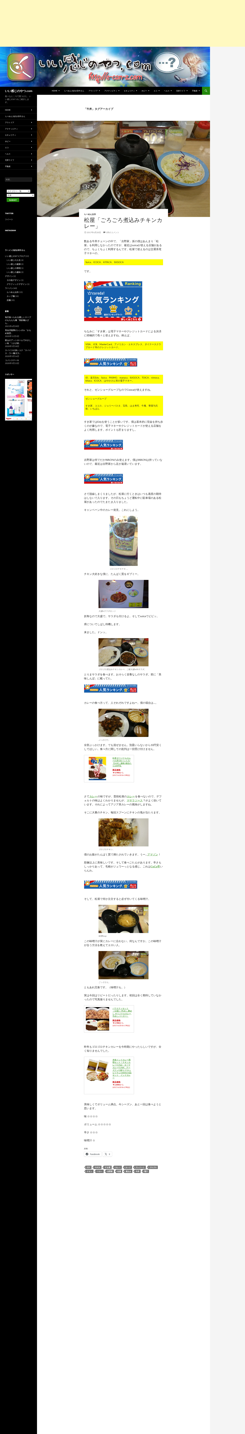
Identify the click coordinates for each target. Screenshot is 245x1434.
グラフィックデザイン (17, 284)
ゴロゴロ (153, 1167)
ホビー (144, 91)
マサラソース (135, 800)
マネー (99, 1171)
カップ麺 (11, 296)
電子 (146, 1171)
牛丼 (138, 1171)
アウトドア (93, 91)
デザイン (9, 276)
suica (97, 1167)
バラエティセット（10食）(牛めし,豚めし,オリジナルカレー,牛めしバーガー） (122, 1012)
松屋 (119, 1171)
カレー (93, 796)
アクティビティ (110, 91)
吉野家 (110, 1171)
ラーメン (9, 288)
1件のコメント (112, 232)
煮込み (128, 1171)
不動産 (195, 91)
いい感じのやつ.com (18, 91)
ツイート (9, 219)
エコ (155, 91)
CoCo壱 (155, 866)
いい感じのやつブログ (15, 256)
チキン (89, 1171)
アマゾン (152, 854)
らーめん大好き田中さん (74, 91)
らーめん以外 (90, 214)
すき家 (107, 1167)
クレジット (140, 1167)
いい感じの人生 (14, 260)
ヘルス (167, 91)
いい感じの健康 (14, 264)
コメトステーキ (12, 360)
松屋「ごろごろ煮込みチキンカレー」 (123, 222)
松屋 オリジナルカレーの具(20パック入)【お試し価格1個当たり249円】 (122, 762)
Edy (88, 1167)
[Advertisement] (100, 23)
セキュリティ (129, 91)
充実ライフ (180, 91)
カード (128, 1167)
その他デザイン (14, 280)
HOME (54, 91)
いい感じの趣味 (14, 272)
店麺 (9, 300)
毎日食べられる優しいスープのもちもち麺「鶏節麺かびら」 (18, 320)
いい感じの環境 (14, 268)
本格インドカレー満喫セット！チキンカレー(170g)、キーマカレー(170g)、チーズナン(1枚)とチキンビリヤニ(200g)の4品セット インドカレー (122, 1069)
